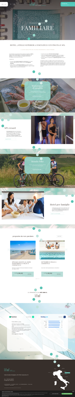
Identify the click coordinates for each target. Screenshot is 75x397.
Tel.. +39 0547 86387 (9, 379)
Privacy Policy (30, 384)
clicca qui (32, 395)
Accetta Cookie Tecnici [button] (55, 393)
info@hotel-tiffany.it (9, 380)
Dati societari (12, 385)
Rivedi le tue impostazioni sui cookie (9, 386)
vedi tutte (59, 236)
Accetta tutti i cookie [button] (67, 393)
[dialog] (37, 394)
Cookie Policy (7, 385)
